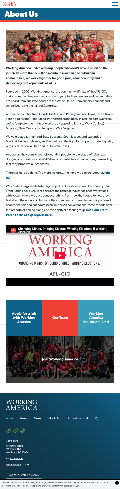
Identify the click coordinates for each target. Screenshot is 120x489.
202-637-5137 (16, 459)
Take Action (54, 418)
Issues (24, 418)
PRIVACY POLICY (13, 465)
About (10, 418)
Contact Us (12, 441)
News (37, 418)
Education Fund (78, 418)
